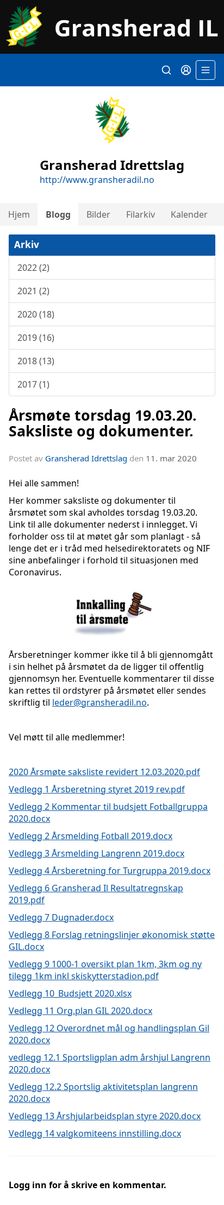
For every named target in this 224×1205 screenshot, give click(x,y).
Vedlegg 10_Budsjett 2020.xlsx (70, 993)
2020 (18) (35, 314)
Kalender (189, 214)
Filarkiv (140, 214)
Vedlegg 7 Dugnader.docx (61, 917)
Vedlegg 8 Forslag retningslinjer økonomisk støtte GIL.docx (112, 941)
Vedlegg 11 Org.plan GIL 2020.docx (80, 1011)
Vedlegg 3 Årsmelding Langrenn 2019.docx (96, 853)
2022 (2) (33, 268)
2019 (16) (35, 338)
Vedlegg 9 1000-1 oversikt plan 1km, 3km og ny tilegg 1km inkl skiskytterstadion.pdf (105, 970)
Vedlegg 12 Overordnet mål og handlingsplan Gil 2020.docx (109, 1034)
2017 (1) (33, 384)
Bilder (98, 214)
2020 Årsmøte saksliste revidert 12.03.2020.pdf (104, 772)
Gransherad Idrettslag (86, 458)
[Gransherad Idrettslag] (112, 27)
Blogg (58, 214)
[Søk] (166, 70)
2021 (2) (33, 291)
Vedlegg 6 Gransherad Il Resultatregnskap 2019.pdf (96, 894)
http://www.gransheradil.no (97, 180)
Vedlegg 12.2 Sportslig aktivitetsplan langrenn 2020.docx (103, 1093)
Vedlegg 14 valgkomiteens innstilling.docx (95, 1133)
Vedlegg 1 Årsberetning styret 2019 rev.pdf (97, 789)
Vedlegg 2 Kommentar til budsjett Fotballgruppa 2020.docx (108, 813)
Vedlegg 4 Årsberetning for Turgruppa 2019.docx (109, 871)
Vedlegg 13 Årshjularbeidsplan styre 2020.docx (105, 1116)
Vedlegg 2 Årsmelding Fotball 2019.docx (90, 836)
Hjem (19, 214)
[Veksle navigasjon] (205, 70)
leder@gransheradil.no (99, 702)
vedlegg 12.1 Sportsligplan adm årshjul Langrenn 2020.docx (109, 1063)
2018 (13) (35, 361)
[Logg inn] (186, 70)
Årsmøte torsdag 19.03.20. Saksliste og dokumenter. (103, 423)
